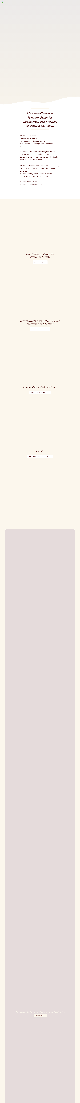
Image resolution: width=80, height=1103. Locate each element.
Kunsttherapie (25, 144)
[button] (77, 3)
